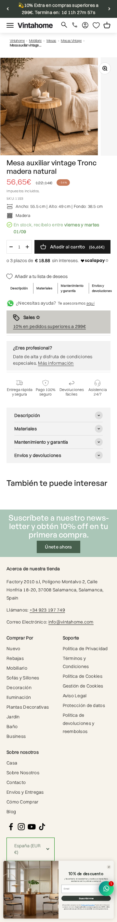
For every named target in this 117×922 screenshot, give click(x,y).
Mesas (51, 41)
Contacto (16, 782)
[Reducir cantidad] (11, 246)
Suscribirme (86, 898)
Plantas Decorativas (27, 707)
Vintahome (17, 41)
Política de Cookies (82, 676)
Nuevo (13, 648)
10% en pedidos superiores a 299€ (49, 326)
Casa (11, 763)
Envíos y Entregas (25, 792)
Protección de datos (84, 705)
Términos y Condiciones (76, 662)
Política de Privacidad (85, 648)
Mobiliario (35, 41)
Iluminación (18, 697)
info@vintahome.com (71, 622)
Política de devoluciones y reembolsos (79, 723)
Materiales (44, 288)
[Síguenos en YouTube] (31, 826)
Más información (55, 363)
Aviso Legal (75, 696)
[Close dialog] (109, 867)
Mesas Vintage (71, 41)
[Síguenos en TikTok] (42, 826)
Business (16, 736)
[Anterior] (7, 9)
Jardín (13, 717)
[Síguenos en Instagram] (21, 826)
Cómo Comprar (22, 802)
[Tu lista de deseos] (96, 25)
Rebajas (15, 658)
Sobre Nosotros (22, 773)
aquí (90, 303)
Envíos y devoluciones (102, 288)
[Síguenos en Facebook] (10, 826)
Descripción (19, 288)
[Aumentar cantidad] (27, 246)
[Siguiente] (109, 9)
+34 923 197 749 (47, 610)
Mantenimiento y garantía (72, 288)
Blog (11, 812)
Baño (12, 726)
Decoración (19, 687)
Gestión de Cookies (83, 686)
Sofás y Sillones (22, 678)
